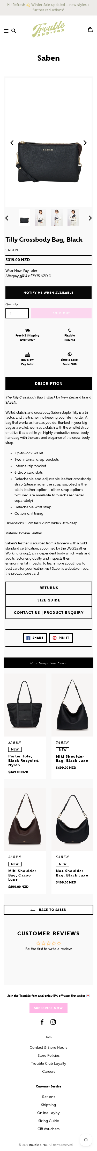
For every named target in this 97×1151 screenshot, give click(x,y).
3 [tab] (40, 201)
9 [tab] (65, 201)
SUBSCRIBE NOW (48, 1008)
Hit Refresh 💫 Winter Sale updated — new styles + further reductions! (48, 7)
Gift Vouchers (48, 1129)
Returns (48, 1097)
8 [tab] (61, 201)
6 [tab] (52, 201)
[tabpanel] (48, 142)
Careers (48, 1071)
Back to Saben (52, 910)
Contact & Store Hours (48, 1047)
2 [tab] (36, 201)
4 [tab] (44, 201)
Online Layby (48, 1113)
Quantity (11, 304)
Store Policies (48, 1055)
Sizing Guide (48, 1121)
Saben (48, 58)
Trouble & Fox (38, 1145)
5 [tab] (48, 201)
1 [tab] (32, 201)
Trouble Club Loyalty (48, 1063)
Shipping (48, 1105)
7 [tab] (57, 201)
